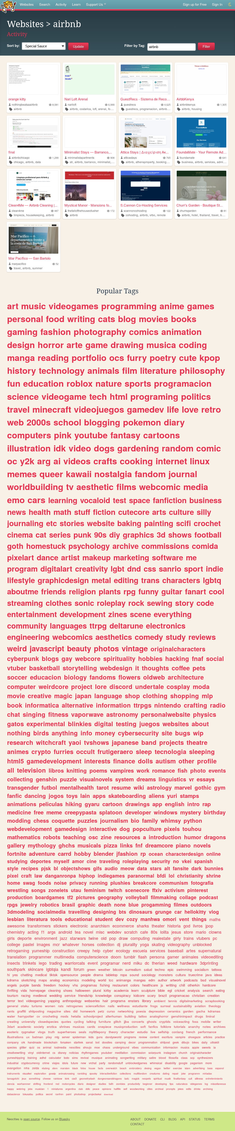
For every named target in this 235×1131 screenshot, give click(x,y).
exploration (40, 1073)
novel (88, 932)
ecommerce (123, 926)
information (113, 705)
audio (111, 868)
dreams (146, 779)
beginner (147, 1084)
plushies (120, 882)
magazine (54, 1011)
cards (91, 1026)
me (191, 557)
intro (193, 804)
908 (112, 157)
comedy (149, 636)
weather (104, 969)
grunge (163, 911)
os (38, 1047)
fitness (58, 714)
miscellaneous (218, 1084)
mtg (57, 1037)
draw (123, 938)
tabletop (112, 974)
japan (83, 695)
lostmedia (60, 1047)
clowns (215, 932)
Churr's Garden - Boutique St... (199, 205)
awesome (16, 926)
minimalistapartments (81, 157)
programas (89, 985)
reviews (202, 636)
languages (68, 625)
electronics (165, 625)
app (157, 804)
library (146, 1000)
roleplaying (136, 861)
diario (81, 1084)
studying (17, 861)
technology (62, 370)
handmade (34, 1042)
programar (110, 963)
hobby (82, 853)
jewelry (28, 904)
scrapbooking (215, 1001)
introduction (165, 837)
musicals (89, 845)
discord (120, 686)
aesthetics (113, 636)
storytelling (80, 667)
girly (177, 938)
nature (108, 383)
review (143, 1037)
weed (172, 963)
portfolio (89, 357)
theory (113, 1032)
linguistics (172, 779)
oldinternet (43, 1052)
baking (129, 523)
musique (97, 1058)
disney (62, 1052)
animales (190, 957)
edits (188, 1089)
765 (168, 157)
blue (134, 904)
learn (135, 990)
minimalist (104, 162)
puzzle (68, 779)
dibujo (185, 1042)
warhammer (24, 1084)
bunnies (213, 868)
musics (185, 1047)
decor (132, 1042)
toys (72, 795)
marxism (65, 1068)
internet (171, 461)
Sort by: (13, 46)
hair (105, 1000)
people (86, 974)
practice (220, 1037)
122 (168, 211)
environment (45, 938)
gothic (203, 787)
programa (118, 1000)
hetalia (76, 1016)
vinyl (31, 1052)
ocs (116, 357)
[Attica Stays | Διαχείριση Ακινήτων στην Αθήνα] (145, 132)
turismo (37, 1006)
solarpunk (154, 1052)
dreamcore (159, 845)
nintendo (167, 705)
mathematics (23, 837)
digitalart (56, 568)
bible (161, 990)
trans (150, 580)
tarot (103, 787)
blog (127, 318)
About (135, 1119)
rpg (129, 591)
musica (161, 344)
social (215, 658)
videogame (64, 396)
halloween (82, 990)
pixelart (20, 557)
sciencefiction (95, 1006)
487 (56, 211)
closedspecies (48, 1021)
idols (65, 1063)
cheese (47, 1078)
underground (121, 1047)
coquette (63, 820)
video (80, 448)
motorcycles (68, 1084)
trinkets (29, 963)
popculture (147, 829)
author (162, 980)
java (208, 974)
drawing (127, 344)
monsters (166, 974)
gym (219, 787)
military (141, 1058)
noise (60, 882)
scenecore (137, 890)
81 (225, 211)
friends (53, 591)
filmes (181, 904)
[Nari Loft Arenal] (89, 79)
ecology (123, 950)
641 (224, 157)
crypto (41, 751)
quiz (31, 1047)
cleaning (54, 990)
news (16, 511)
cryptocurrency (30, 1063)
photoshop (80, 1094)
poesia (141, 1011)
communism (173, 882)
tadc (126, 1078)
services (210, 162)
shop (132, 695)
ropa (123, 974)
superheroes (67, 1032)
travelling (79, 911)
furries (63, 751)
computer (21, 686)
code (205, 602)
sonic (84, 602)
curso (111, 1011)
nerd (126, 963)
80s (154, 932)
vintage (135, 648)
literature (158, 370)
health (40, 511)
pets (199, 667)
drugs (199, 1016)
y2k (27, 461)
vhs (75, 985)
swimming (184, 969)
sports (138, 383)
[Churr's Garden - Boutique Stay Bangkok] (201, 185)
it (137, 667)
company (13, 1042)
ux (28, 1037)
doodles (107, 1042)
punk (82, 534)
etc (51, 523)
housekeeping (35, 215)
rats (61, 1006)
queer (51, 474)
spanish (203, 861)
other (186, 761)
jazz (63, 938)
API (182, 1119)
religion (82, 591)
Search (44, 4)
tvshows (96, 742)
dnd (134, 568)
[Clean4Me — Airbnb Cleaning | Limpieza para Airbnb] (33, 185)
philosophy (202, 370)
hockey (64, 985)
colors (135, 985)
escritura (167, 1037)
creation (213, 995)
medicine (19, 812)
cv (38, 1016)
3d (161, 534)
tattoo (143, 1016)
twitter (167, 1068)
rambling (82, 1073)
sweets (206, 1047)
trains (189, 938)
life (173, 409)
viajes (55, 1063)
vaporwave (87, 714)
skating (158, 944)
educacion (45, 677)
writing (81, 318)
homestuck (46, 545)
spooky (93, 1073)
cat (41, 534)
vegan (157, 1068)
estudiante (140, 1006)
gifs (97, 868)
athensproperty (145, 162)
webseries (92, 1000)
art (12, 306)
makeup (96, 557)
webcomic (160, 486)
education (43, 383)
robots (51, 837)
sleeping (202, 751)
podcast (208, 897)
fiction (104, 511)
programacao (179, 995)
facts (100, 1068)
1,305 (223, 104)
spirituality (119, 658)
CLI (162, 1119)
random (177, 448)
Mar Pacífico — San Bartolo (29, 258)
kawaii (79, 474)
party (102, 1063)
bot (97, 1042)
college (13, 944)
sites (67, 1011)
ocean (156, 853)
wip (198, 732)
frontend (48, 1084)
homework (87, 1011)
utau (76, 890)
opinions (106, 1089)
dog (125, 829)
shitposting (36, 1011)
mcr (56, 944)
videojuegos (99, 409)
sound (134, 974)
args (52, 932)
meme (54, 812)
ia (214, 1047)
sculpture (148, 990)
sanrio (170, 568)
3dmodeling (21, 911)
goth (15, 545)
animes (18, 751)
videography (179, 944)
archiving (208, 1089)
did (75, 1011)
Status (194, 1119)
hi (8, 974)
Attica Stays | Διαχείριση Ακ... (144, 152)
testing (126, 723)
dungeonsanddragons (110, 1078)
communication (150, 1047)
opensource (69, 974)
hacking (177, 658)
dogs (104, 448)
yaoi (75, 742)
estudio (142, 1032)
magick (135, 1078)
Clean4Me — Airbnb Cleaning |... (32, 205)
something (34, 1078)
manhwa (150, 919)
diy (114, 534)
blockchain (51, 1042)
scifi (183, 523)
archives (219, 1026)
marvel (183, 787)
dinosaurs (140, 911)
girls (11, 938)
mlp (207, 695)
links (126, 845)
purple (24, 985)
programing (154, 396)
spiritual (158, 1078)
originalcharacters (178, 648)
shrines (64, 1026)
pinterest (197, 890)
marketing (131, 557)
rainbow (57, 1078)
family (150, 820)
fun (13, 383)
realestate (161, 938)
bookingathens (165, 162)
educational (78, 919)
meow (127, 868)
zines (117, 614)
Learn (76, 4)
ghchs (67, 845)
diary (174, 422)
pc (215, 938)
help (96, 950)
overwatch (111, 1068)
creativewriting (16, 1052)
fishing (105, 985)
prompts (170, 1089)
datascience (13, 1094)
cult (190, 1078)
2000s (39, 422)
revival (85, 1058)
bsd (203, 980)
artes (191, 950)
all (10, 770)
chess (41, 820)
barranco (90, 162)
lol (171, 875)
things (199, 919)
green (91, 969)
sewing (159, 602)
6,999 (111, 104)
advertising (199, 1068)
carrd (64, 853)
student (104, 919)
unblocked (202, 944)
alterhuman (114, 1016)
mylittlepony (97, 1032)
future (74, 1063)
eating (220, 990)
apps (99, 795)
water (11, 1016)
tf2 (70, 897)
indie (214, 568)
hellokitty (195, 911)
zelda (35, 1068)
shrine (213, 875)
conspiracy (122, 995)
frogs (154, 1006)
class (184, 1058)
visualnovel (217, 980)
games (200, 306)
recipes (29, 868)
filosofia (173, 1058)
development (83, 614)
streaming (25, 602)
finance (124, 761)
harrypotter (26, 1016)
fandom (150, 474)
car (178, 911)
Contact (137, 1124)
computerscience (92, 957)
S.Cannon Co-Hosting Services (144, 205)
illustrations (15, 1037)
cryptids (165, 1021)
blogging (102, 422)
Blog (172, 1119)
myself (61, 861)
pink (63, 435)
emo (16, 499)
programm (194, 1073)
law (38, 875)
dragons (215, 837)
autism (166, 761)
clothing (155, 695)
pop (112, 938)
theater (158, 926)
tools (56, 919)
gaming (22, 331)
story (184, 602)
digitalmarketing (191, 1001)
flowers (129, 677)
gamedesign (71, 829)
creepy (83, 950)
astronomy (122, 714)
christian (198, 995)
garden (188, 1011)
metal (101, 580)
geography (110, 897)
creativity (91, 568)
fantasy (125, 435)
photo (198, 770)
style (12, 868)
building (130, 1016)
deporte (24, 938)
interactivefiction (108, 1073)
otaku (25, 1006)
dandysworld (113, 1037)
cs (54, 1052)
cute (188, 357)
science (23, 396)
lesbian (15, 919)
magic (63, 695)
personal (25, 318)
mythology (42, 845)
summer (37, 268)
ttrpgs (142, 705)
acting (33, 932)
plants (110, 591)
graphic (86, 904)
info (86, 732)
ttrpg (98, 625)
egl (170, 990)
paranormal (141, 875)
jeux (24, 1078)
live (153, 1032)
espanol (219, 1068)
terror (11, 1000)
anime (171, 306)
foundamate (187, 157)
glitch (117, 1021)
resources (127, 837)
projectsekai (94, 1094)
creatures (155, 1073)
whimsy (171, 820)
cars (36, 499)
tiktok (54, 974)
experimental (46, 723)
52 (57, 264)
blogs (50, 658)
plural (97, 990)
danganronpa (60, 875)
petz (101, 1011)
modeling (88, 980)
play (49, 1037)
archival (159, 1089)
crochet (207, 523)
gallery (16, 845)
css (150, 568)
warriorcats (75, 963)
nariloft (72, 104)
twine (93, 938)
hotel (195, 215)
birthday (215, 812)
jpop (209, 926)
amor (78, 861)
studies (102, 1084)
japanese (125, 742)
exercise (177, 1068)
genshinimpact (181, 1016)
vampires (122, 770)
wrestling (17, 890)
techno (160, 969)
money (105, 732)
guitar (171, 591)
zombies (120, 1084)
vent (184, 919)
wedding (55, 995)
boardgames (49, 897)
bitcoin (118, 969)
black (75, 1068)
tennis (172, 1001)
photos (106, 648)
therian (158, 963)
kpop (209, 357)
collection (105, 944)
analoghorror (159, 1016)
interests (97, 761)
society (39, 1026)
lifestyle (21, 580)
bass (210, 1068)
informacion (170, 1047)
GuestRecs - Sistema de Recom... (145, 98)
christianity (190, 875)
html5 (15, 761)
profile (207, 761)
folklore (166, 1026)
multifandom (140, 1073)
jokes (180, 1089)
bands (36, 985)
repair (175, 1073)
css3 (74, 1078)
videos (77, 461)
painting (158, 523)
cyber (108, 950)
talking (91, 1021)
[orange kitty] (33, 79)
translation (16, 957)
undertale (149, 686)
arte (75, 344)
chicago (19, 162)
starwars (78, 938)
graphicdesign (63, 580)
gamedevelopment (54, 761)
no (176, 861)
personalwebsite (165, 714)
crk (23, 1042)
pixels (172, 829)
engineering (28, 636)
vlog (214, 911)
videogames (73, 306)
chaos (106, 1047)
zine (106, 837)
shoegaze (194, 1037)
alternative (77, 705)
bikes (195, 1042)
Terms (209, 1119)
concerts (138, 1021)
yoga (144, 944)
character (127, 1032)
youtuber (106, 1052)
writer (217, 1021)
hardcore (209, 985)
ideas (218, 974)
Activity (61, 4)
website (101, 523)
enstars (133, 1000)
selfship (163, 1032)
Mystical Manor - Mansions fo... (88, 205)
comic (208, 448)
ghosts (152, 1021)
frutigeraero (115, 751)
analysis (193, 990)
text (20, 1000)
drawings (137, 804)
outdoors (201, 904)
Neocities (13, 1119)
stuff (82, 511)
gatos (15, 723)
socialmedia (51, 911)
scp (192, 1058)
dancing (35, 795)
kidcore (139, 995)
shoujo (87, 1047)
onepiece (104, 1026)
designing (104, 911)
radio (218, 705)
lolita (164, 932)
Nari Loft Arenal (76, 98)
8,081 (55, 104)
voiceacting (181, 1021)
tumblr (129, 957)
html (119, 396)
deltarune (126, 625)
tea (78, 932)
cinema (20, 534)
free (39, 812)
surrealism (133, 969)
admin (221, 162)
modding (19, 820)
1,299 (55, 157)
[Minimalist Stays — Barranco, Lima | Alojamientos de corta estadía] (89, 132)
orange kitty (17, 98)
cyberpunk (23, 658)
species (12, 1047)
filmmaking (164, 897)
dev (119, 919)
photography (100, 331)
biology (75, 677)
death (104, 904)
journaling (25, 523)
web (15, 422)
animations (21, 804)
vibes (135, 1047)
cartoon (112, 804)
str (71, 162)
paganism (196, 1063)
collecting (20, 779)
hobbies (150, 658)
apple (195, 1047)
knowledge (103, 995)
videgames (196, 1084)
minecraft (51, 409)
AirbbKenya (185, 98)
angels (12, 985)
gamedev (145, 409)
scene (140, 614)
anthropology (72, 1000)
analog (55, 980)
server (66, 1037)
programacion (148, 109)
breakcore (145, 882)
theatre (197, 742)
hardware (188, 963)
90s (100, 534)
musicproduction (126, 1026)
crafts (105, 461)
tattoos (217, 969)
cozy (132, 919)
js (162, 985)
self (125, 1089)
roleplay (111, 602)
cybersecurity (138, 732)
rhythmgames (89, 1052)
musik (168, 1078)
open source (31, 1119)
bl (56, 868)
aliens (156, 795)
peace (96, 1089)
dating (166, 1073)
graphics (138, 534)
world (102, 980)
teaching (74, 837)
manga (21, 357)
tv (70, 486)
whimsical (156, 1063)
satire (152, 1058)
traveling (109, 861)
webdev (114, 932)
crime (45, 1063)
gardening (138, 448)
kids (91, 1037)
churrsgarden (188, 211)
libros (56, 770)
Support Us (94, 4)
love (190, 409)
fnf (139, 845)
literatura (37, 919)
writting (171, 985)
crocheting (50, 1016)
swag (29, 882)
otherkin (194, 985)
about (200, 723)
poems (98, 770)
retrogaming (18, 950)
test (119, 500)
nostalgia (113, 474)
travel (215, 215)
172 (112, 211)
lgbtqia (52, 969)
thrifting (12, 990)
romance (163, 770)
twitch (115, 890)
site (167, 732)
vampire (180, 1037)
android (65, 932)
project (81, 686)
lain (85, 795)
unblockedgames (136, 1063)
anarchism (100, 926)
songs (38, 890)
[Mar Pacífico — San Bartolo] (33, 239)
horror (51, 344)
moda (201, 686)
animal (47, 1047)
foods (44, 882)
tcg (206, 1084)
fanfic (14, 795)
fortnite (16, 853)
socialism (202, 969)
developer (138, 812)
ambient (159, 1001)
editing (126, 580)
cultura (181, 974)
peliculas (51, 804)
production (20, 897)
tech (98, 396)
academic (24, 1026)
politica (39, 1094)
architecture (186, 677)
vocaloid (95, 500)
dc (147, 963)
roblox (80, 383)
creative (39, 695)
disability (170, 1063)
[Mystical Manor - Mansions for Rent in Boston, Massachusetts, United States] (89, 185)
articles (207, 1037)
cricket (180, 990)
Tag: (134, 46)
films (126, 486)
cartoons (161, 435)
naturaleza (181, 1084)
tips (171, 1084)
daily (204, 1042)
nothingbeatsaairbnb (25, 104)
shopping (184, 695)
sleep (144, 751)
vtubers (203, 938)
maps (43, 980)
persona (157, 957)
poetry (163, 357)
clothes (59, 602)
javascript (47, 648)
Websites (27, 4)
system (124, 779)
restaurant (120, 985)
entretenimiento (214, 1078)
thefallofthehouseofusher (83, 211)
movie (16, 695)
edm (151, 980)
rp (143, 853)
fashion (55, 331)
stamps (189, 795)
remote (161, 215)
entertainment (32, 614)
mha (26, 1068)
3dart (11, 1026)
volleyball (137, 897)
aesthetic (95, 486)
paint (68, 1094)
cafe (144, 932)
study (176, 636)
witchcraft (51, 742)
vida (24, 990)
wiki (139, 787)
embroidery (135, 1068)
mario (201, 932)
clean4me (18, 211)
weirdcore (53, 686)
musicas (78, 1026)
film (129, 370)
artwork (175, 980)
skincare (35, 969)
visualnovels (96, 779)
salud (148, 969)
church (183, 1052)
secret (49, 1094)
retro (211, 409)
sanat (89, 1042)
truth (51, 1032)
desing (147, 1068)
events (217, 770)
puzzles (87, 820)
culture (181, 511)
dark (196, 868)
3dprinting (209, 963)
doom (116, 957)
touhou (191, 829)
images (43, 944)
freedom (50, 985)
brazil (163, 995)
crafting (195, 705)
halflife (117, 1089)
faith (111, 1084)
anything (65, 732)
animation (181, 331)
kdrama (13, 980)
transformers (39, 926)
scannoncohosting (135, 211)
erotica (52, 1026)
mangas (140, 980)
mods (64, 1016)
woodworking (137, 1089)
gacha (200, 1011)
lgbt (117, 568)
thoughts (155, 667)
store (188, 932)
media (195, 486)
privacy (78, 882)
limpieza (19, 215)
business (187, 162)
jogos (56, 795)
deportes (40, 861)
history (21, 370)
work (143, 770)
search (208, 990)
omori (169, 919)
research (20, 742)
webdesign (116, 667)
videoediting (212, 957)
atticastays (130, 157)
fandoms (103, 677)
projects (171, 742)
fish (182, 770)
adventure (42, 853)
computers (29, 435)
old (103, 938)
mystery (190, 812)
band (149, 742)
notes (207, 1026)
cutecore (133, 511)
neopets (146, 1078)
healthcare (150, 985)
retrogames (74, 1006)
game (96, 344)
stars (156, 868)
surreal (165, 1006)
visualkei (26, 1073)
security (160, 861)
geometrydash (87, 1078)
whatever (70, 944)
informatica (42, 705)
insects (13, 963)
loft (94, 109)
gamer (173, 957)
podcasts (191, 980)
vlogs (41, 1032)
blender (104, 853)
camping (120, 1042)
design (21, 344)
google (183, 1063)
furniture (105, 1021)
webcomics (72, 636)
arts (159, 511)
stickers (60, 926)
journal (182, 474)
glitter (23, 1047)
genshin (46, 779)
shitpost (165, 1042)
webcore (88, 658)
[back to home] (8, 6)
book (14, 705)
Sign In (217, 4)
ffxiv (157, 890)
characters (181, 580)
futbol (49, 787)
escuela (140, 950)
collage (187, 897)
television (31, 770)
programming (129, 306)
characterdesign (185, 853)
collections (125, 1073)
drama (98, 974)
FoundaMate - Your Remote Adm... (201, 152)
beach (123, 1068)
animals (103, 370)
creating (13, 1021)
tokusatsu (28, 1094)
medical (41, 974)
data (38, 162)
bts (122, 911)
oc (12, 461)
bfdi (161, 875)
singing (34, 714)
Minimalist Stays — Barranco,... (88, 152)
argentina (70, 1089)
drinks (197, 1089)
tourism (12, 995)
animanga (123, 980)
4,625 (167, 104)
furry (137, 357)
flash (142, 957)
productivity (134, 1084)
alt (167, 868)
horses (88, 944)
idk (59, 448)
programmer (40, 957)
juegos (149, 723)
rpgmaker (28, 1032)
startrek (78, 1042)
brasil (68, 904)
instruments (13, 1073)
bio (135, 820)
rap (206, 804)
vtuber (16, 667)
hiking (73, 804)
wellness (123, 1006)
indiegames (111, 875)
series (60, 534)
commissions (165, 545)
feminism (95, 890)
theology (215, 1006)
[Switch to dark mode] (230, 4)
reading (53, 357)
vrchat (92, 1063)
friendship (85, 995)
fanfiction (170, 500)
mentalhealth (77, 787)
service (70, 995)
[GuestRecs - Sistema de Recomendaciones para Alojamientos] (145, 79)
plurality (130, 944)
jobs (30, 1089)
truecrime (195, 974)
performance (207, 1032)
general (12, 1006)
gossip (52, 1073)
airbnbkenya (187, 104)
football (207, 534)
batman (37, 1037)
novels (202, 845)
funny (148, 591)
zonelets (58, 890)
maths (215, 919)
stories (72, 523)
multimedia (64, 957)
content (154, 1037)
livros (198, 926)
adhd (43, 1058)
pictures (85, 897)
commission (138, 1052)
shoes (68, 990)
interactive (103, 829)
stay (114, 162)
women (50, 1006)
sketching (28, 980)
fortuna (112, 109)
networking (126, 1011)
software (167, 557)
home (13, 882)
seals (82, 1032)
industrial (13, 1063)
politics (196, 396)
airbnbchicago (21, 157)
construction (63, 950)
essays (206, 779)
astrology (159, 787)
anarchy (194, 1026)
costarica (85, 109)
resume (121, 787)
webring (21, 1089)
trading (55, 963)
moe (97, 1047)
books (183, 318)
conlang (177, 1032)
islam (187, 1068)
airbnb (18, 109)
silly (204, 511)
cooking (136, 461)
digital (103, 723)
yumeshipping (16, 1058)
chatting (26, 974)
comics (144, 331)
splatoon (110, 812)
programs (130, 1037)
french (190, 1032)
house (92, 1068)
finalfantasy (179, 1078)
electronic (79, 926)
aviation (200, 1006)
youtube (91, 435)
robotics (49, 904)
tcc (111, 980)
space (139, 500)
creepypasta (80, 812)
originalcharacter (200, 1052)
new (83, 1063)
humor (192, 837)
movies (153, 318)
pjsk (46, 868)
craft (26, 875)
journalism (114, 820)
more (208, 1063)
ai (57, 461)
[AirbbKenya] (201, 79)
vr (191, 779)
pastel (28, 944)
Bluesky (64, 1119)
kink (67, 1078)
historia (174, 926)
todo (66, 1058)
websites (175, 723)
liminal (210, 1016)
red (57, 1084)
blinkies (80, 723)
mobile (205, 1021)
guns (99, 1037)
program (22, 568)
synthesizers (205, 1058)
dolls (145, 761)
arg (44, 461)
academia (121, 990)
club (80, 1089)
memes (22, 474)
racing (25, 995)
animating (111, 1058)
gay (67, 658)
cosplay (178, 686)
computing (140, 938)
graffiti (21, 1011)
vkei (186, 861)
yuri (172, 795)
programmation (147, 1042)
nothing (19, 732)
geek (176, 1042)
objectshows (75, 868)
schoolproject (93, 1016)
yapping (54, 1000)
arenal (102, 109)
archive (125, 545)
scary (151, 995)
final (11, 152)
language (108, 695)
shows (180, 534)
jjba (126, 1021)
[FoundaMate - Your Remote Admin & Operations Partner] (201, 132)
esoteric (13, 1032)
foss (195, 1021)
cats (106, 318)
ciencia (10, 1084)
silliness (199, 1078)
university (28, 1021)
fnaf (197, 658)
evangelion (14, 1068)
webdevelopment (29, 829)
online (213, 853)
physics (204, 714)
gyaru (92, 804)
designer (91, 1084)
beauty (79, 648)
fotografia (202, 882)
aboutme (22, 591)
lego (43, 963)
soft (143, 1026)
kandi (66, 969)
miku (137, 963)
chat (13, 714)
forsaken (65, 1042)
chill (182, 985)
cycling (79, 1021)
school (67, 422)
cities (149, 1089)
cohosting (132, 215)
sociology (149, 974)
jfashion (127, 853)
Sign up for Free (195, 4)
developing (161, 1084)
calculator (55, 1058)
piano (183, 845)
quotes (66, 1021)
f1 (43, 932)
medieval (40, 995)
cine (92, 861)
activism (175, 890)
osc (93, 837)
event (93, 963)
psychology (89, 545)
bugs (182, 732)
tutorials (179, 1026)
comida (205, 545)
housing (197, 109)
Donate (150, 1119)
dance (47, 557)
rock (136, 602)
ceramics (174, 1011)
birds (41, 732)
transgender (23, 787)
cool (216, 591)
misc (100, 932)
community (27, 625)
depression (157, 1011)
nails (111, 1006)
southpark (16, 969)
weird (17, 648)
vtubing (46, 1068)
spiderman (79, 1037)
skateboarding (127, 795)
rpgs (12, 904)
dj (118, 944)
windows (165, 812)
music (33, 306)
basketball (44, 667)
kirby (107, 990)
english (175, 804)
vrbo (152, 215)
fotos (83, 1068)
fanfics (153, 1026)
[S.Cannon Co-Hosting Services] (145, 185)
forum (79, 969)
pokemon (142, 422)
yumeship (41, 950)
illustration (29, 448)
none (120, 904)
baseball (175, 950)
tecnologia (170, 751)
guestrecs (130, 104)
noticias (74, 1052)
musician (40, 1089)
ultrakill (214, 1042)
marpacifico (19, 264)
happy (10, 1089)
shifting (37, 1084)
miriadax (207, 1073)
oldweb (154, 677)
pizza (110, 845)
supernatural (209, 950)
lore (101, 686)
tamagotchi (13, 1078)
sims (75, 1058)
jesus (176, 932)
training (32, 1058)
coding (193, 344)
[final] (33, 132)
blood (162, 1058)
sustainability (182, 1006)
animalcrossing (67, 1073)
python (193, 820)
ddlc (88, 1089)
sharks (143, 926)
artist (70, 557)
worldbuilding (35, 486)
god (186, 926)
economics (70, 980)
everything (173, 614)
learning (62, 500)
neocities (74, 1047)
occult (85, 751)
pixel (12, 875)
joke (183, 1073)
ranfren (59, 1094)
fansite (181, 868)
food (55, 318)
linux (200, 461)
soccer (17, 677)
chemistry (16, 932)
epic (171, 969)
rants (10, 1011)
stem (55, 1068)
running (99, 882)
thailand (205, 215)
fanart (195, 591)
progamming (156, 904)
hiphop (87, 875)
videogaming (35, 1000)
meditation (121, 1052)
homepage (37, 990)
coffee (181, 667)
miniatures (57, 1089)
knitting (77, 770)
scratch (130, 932)
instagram (170, 1052)
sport (193, 568)
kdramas (214, 1011)
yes (15, 974)
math (62, 511)
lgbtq (212, 580)
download (108, 1094)
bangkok (225, 215)
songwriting (127, 1058)
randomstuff (115, 1063)
